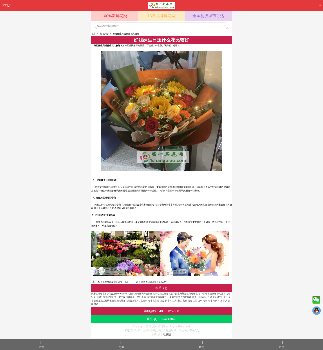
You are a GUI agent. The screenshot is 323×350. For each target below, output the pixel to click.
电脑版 (167, 334)
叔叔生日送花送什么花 (168, 293)
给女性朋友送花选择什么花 (116, 282)
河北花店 (152, 300)
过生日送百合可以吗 (202, 297)
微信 (316, 300)
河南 (205, 300)
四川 (225, 300)
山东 (200, 300)
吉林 (169, 300)
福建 (190, 300)
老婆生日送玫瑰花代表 (180, 297)
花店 (93, 33)
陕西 (96, 304)
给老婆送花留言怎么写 (128, 300)
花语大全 (104, 33)
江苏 (174, 300)
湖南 (215, 300)
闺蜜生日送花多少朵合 (102, 293)
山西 (159, 300)
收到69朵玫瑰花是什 (124, 293)
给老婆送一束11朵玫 (136, 297)
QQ (316, 311)
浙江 (180, 300)
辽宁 (164, 300)
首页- (4, 5)
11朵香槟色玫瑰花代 (210, 293)
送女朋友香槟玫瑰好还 (158, 297)
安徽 (185, 300)
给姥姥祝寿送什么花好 (146, 293)
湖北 (210, 300)
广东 (220, 300)
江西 (195, 300)
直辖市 (144, 300)
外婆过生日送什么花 (190, 293)
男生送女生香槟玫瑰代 (105, 300)
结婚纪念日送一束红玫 (114, 297)
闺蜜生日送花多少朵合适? (154, 282)
